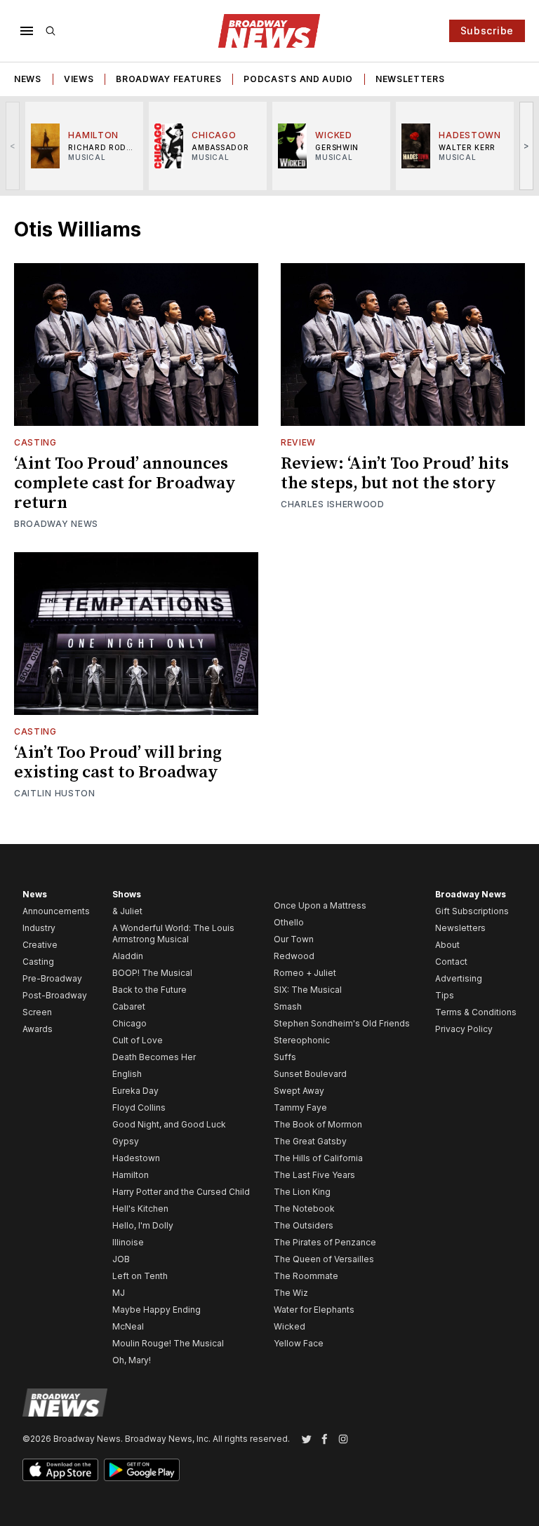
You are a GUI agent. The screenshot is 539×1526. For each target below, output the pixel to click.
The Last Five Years (314, 1175)
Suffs (285, 1057)
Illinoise (128, 1242)
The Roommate (306, 1276)
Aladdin (127, 956)
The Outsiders (303, 1225)
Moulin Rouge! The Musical (168, 1343)
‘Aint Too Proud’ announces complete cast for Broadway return (125, 483)
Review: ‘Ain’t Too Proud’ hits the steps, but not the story (395, 473)
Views (79, 79)
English (127, 1074)
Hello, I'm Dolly (142, 1225)
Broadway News (56, 523)
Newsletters (410, 79)
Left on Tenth (140, 1276)
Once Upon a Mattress (320, 905)
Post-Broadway (54, 995)
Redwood (294, 956)
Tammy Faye (300, 1107)
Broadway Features (168, 79)
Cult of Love (137, 1040)
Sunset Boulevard (310, 1074)
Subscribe (487, 30)
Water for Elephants (314, 1309)
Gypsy (125, 1141)
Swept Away (299, 1090)
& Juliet (127, 911)
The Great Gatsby (310, 1141)
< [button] (13, 145)
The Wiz (291, 1292)
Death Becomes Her (154, 1057)
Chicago (129, 1023)
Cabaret (128, 1006)
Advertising (458, 978)
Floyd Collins (139, 1107)
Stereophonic (302, 1040)
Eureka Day (135, 1090)
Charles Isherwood (333, 504)
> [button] (527, 145)
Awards (37, 1029)
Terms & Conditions (476, 1012)
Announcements (56, 911)
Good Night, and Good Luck (169, 1124)
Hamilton (130, 1175)
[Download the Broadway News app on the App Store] (60, 1470)
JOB (121, 1259)
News (27, 79)
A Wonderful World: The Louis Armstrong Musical (173, 933)
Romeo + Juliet (305, 973)
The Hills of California (318, 1158)
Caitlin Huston (54, 793)
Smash (288, 1006)
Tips (444, 995)
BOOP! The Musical (152, 973)
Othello (289, 922)
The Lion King (302, 1191)
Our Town (294, 939)
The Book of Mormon (318, 1124)
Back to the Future (149, 989)
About (447, 944)
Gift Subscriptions (472, 911)
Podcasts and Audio (298, 79)
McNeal (128, 1326)
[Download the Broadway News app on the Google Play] (142, 1470)
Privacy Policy (464, 1029)
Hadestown (136, 1158)
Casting (35, 442)
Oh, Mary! (131, 1360)
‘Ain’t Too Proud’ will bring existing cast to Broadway (118, 762)
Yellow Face (299, 1343)
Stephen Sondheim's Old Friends (342, 1023)
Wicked (289, 1326)
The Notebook (304, 1208)
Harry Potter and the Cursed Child (181, 1191)
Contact (451, 961)
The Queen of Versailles (324, 1259)
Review (298, 442)
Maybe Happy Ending (156, 1309)
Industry (38, 928)
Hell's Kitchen (140, 1208)
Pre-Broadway (52, 978)
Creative (40, 944)
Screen (37, 1012)
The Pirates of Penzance (325, 1242)
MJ (118, 1292)
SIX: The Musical (308, 989)
